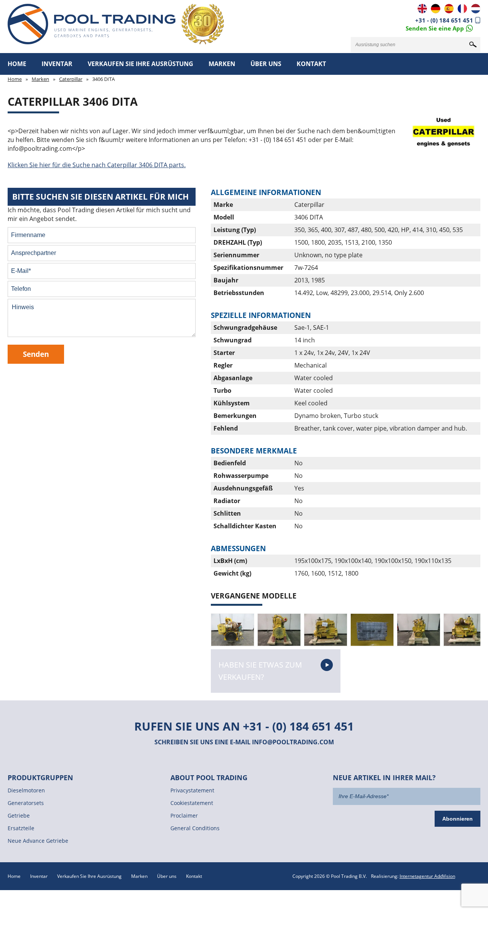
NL (475, 8)
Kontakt (311, 64)
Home (17, 64)
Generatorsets (26, 803)
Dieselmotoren (26, 790)
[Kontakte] (439, 28)
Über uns (265, 64)
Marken (222, 64)
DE (435, 8)
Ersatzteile (21, 828)
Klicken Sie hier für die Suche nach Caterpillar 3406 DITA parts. (97, 165)
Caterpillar (70, 79)
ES (449, 8)
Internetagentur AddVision (427, 876)
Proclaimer (184, 815)
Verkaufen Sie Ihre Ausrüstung (140, 64)
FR (462, 8)
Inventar (57, 64)
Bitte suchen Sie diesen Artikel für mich (100, 196)
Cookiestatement (191, 803)
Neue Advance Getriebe (38, 840)
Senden (36, 354)
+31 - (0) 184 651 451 (444, 20)
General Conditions (195, 828)
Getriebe (19, 815)
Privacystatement (192, 790)
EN (422, 8)
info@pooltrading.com (293, 742)
